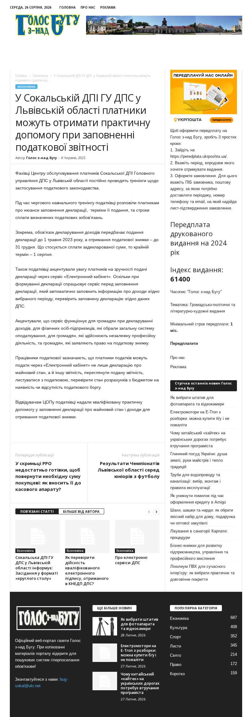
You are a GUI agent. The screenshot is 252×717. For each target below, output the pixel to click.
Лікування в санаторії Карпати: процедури (199, 534)
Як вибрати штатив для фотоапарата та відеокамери (197, 400)
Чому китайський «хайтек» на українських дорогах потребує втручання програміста (198, 439)
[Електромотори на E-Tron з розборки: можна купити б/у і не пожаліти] (105, 652)
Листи (175, 646)
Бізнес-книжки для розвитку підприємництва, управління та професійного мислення (199, 552)
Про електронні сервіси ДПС (131, 560)
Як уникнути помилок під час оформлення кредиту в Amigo (198, 498)
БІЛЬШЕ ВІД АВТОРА (81, 511)
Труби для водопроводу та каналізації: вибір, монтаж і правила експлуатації (195, 481)
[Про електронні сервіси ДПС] (137, 536)
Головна (67, 7)
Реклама (108, 7)
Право (175, 664)
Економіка (26, 87)
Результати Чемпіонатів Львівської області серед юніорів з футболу (128, 469)
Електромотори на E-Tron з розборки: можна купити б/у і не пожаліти (199, 418)
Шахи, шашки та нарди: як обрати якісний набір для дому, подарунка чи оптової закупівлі (202, 516)
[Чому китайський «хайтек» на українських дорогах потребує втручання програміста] (105, 681)
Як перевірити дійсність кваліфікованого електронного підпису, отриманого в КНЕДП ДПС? (86, 570)
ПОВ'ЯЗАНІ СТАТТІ (37, 511)
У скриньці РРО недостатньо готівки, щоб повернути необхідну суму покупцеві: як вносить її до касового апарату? (48, 476)
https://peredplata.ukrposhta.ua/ (198, 156)
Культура (178, 627)
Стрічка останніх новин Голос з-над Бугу (203, 385)
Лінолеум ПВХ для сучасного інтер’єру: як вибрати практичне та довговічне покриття (202, 573)
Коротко (177, 673)
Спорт (175, 637)
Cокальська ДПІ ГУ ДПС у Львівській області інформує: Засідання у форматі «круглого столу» (36, 568)
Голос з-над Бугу (41, 157)
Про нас (88, 7)
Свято (175, 655)
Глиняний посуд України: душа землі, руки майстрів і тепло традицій (198, 460)
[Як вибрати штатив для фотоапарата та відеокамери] (105, 626)
